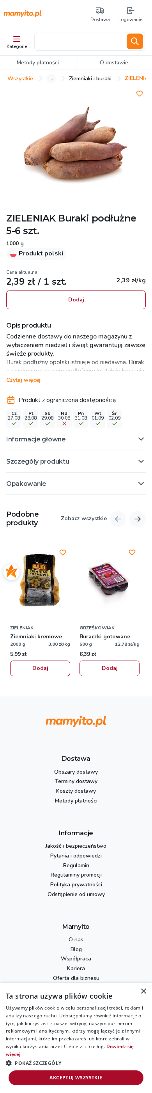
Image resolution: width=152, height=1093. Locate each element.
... (51, 78)
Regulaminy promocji (76, 875)
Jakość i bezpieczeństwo (76, 846)
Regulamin (76, 866)
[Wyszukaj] (135, 41)
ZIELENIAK (31, 218)
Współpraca (76, 959)
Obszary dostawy (76, 772)
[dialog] (76, 1038)
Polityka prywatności (76, 885)
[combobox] (79, 41)
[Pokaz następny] (137, 519)
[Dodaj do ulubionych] (139, 93)
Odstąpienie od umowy (76, 894)
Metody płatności (76, 801)
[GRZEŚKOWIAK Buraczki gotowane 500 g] (110, 581)
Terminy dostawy (76, 781)
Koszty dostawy (76, 791)
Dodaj (76, 299)
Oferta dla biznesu (76, 978)
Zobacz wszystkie (84, 518)
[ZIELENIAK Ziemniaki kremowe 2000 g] (40, 581)
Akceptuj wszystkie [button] (75, 1077)
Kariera (76, 968)
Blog (76, 949)
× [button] (143, 991)
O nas (76, 940)
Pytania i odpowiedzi (76, 856)
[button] (76, 439)
